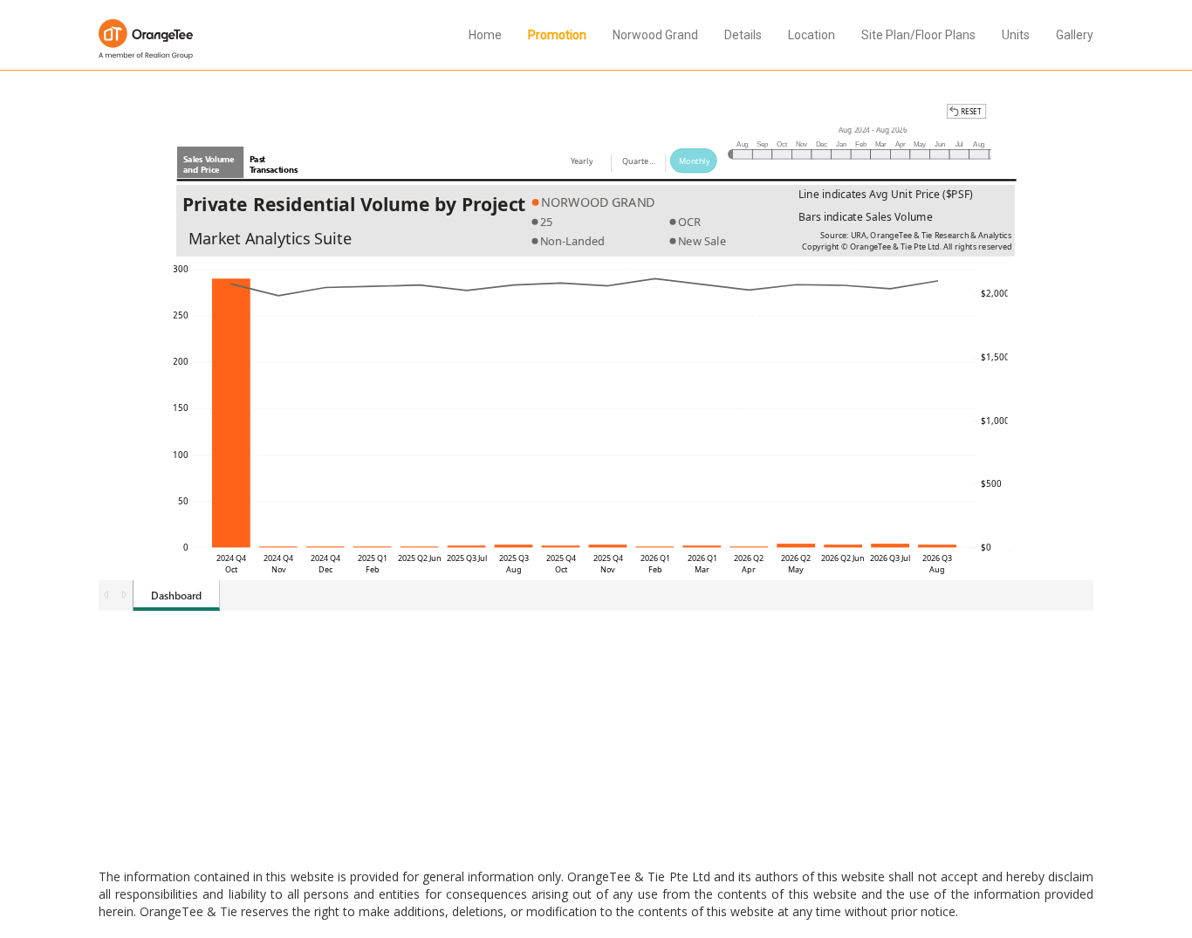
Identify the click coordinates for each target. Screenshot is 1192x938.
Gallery (1074, 35)
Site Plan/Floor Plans (918, 35)
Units (1016, 35)
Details (743, 35)
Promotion (557, 35)
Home (485, 35)
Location (811, 35)
